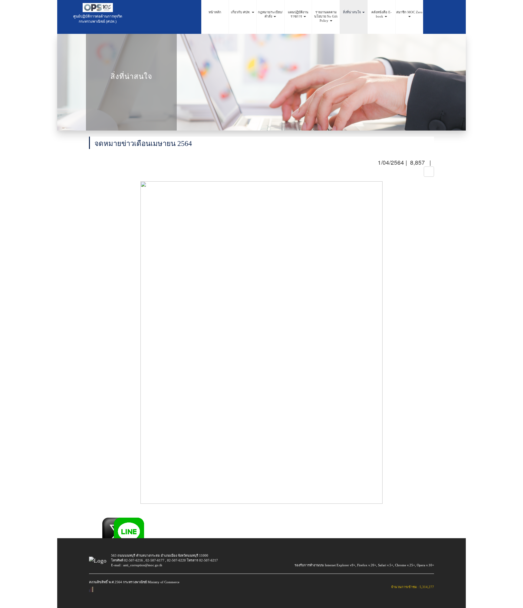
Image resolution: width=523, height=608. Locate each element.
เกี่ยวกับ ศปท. (241, 12)
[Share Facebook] (94, 521)
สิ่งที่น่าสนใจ (352, 12)
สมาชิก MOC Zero (409, 12)
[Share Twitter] (105, 521)
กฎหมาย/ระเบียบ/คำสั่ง (270, 14)
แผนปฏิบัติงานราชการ (298, 14)
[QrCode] (429, 172)
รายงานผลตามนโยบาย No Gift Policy (325, 16)
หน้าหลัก (215, 12)
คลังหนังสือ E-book (381, 14)
